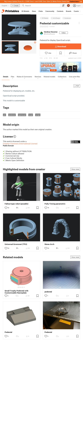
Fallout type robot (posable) (16, 204)
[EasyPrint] (63, 5)
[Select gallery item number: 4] (23, 199)
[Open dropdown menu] (79, 23)
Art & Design (56, 18)
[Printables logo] (10, 11)
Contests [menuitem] (60, 11)
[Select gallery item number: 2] (20, 287)
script (38, 115)
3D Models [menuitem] (25, 11)
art (4, 115)
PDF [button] (77, 86)
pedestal (12, 115)
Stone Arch (49, 244)
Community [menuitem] (49, 11)
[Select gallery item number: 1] (18, 199)
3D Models (45, 18)
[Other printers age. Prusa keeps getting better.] (60, 67)
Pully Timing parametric (55, 204)
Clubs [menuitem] (40, 11)
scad (30, 115)
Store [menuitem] (34, 11)
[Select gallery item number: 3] (21, 199)
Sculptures (67, 18)
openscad (22, 115)
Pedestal (8, 332)
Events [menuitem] (76, 11)
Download (61, 46)
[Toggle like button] (6, 207)
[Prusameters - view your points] (68, 5)
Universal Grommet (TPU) (16, 244)
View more (75, 169)
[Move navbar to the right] (80, 11)
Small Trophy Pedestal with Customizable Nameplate (16, 292)
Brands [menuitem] (68, 11)
